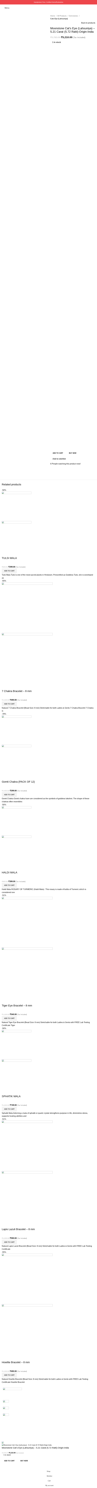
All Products (62, 16)
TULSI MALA (9, 558)
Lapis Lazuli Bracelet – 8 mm (18, 1229)
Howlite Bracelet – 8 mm (16, 1362)
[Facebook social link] (52, 469)
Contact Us (71, 1428)
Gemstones (73, 16)
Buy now (72, 453)
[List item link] (24, 1410)
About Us (70, 1424)
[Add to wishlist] (5, 553)
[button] (9, 570)
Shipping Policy (40, 1428)
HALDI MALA (9, 872)
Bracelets (6, 1433)
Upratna (5, 1424)
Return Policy (39, 1433)
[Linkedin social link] (57, 469)
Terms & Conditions (42, 1437)
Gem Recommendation (76, 1433)
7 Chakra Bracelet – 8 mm (17, 691)
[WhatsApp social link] (60, 469)
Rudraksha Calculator (75, 1437)
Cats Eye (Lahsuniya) (59, 19)
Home (52, 16)
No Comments (70, 1399)
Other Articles (7, 1437)
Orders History (40, 1419)
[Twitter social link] (55, 469)
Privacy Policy (40, 1424)
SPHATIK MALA (11, 1096)
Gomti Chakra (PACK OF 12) (18, 781)
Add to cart (58, 453)
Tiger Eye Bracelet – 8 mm (17, 1005)
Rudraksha (6, 1428)
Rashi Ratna (7, 1419)
